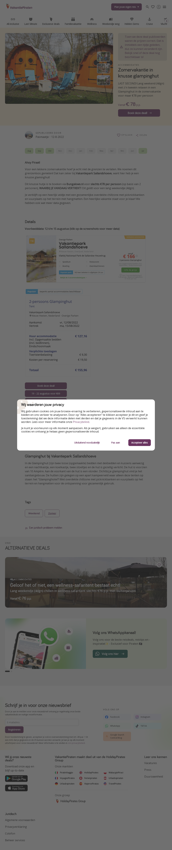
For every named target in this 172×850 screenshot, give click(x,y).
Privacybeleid (81, 422)
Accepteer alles (139, 442)
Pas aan (115, 442)
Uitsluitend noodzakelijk (87, 442)
